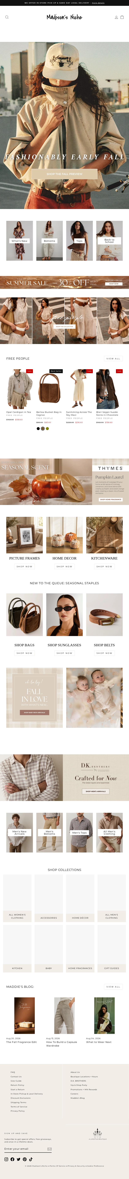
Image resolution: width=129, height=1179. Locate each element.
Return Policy (17, 1085)
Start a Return (18, 1089)
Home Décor (88, 28)
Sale (83, 35)
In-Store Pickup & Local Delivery (27, 1094)
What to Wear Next (99, 1042)
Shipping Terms (18, 1102)
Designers (41, 28)
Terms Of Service (58, 1166)
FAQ (13, 1072)
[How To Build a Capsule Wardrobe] (64, 1015)
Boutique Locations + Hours (84, 1077)
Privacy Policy (18, 1111)
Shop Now (25, 566)
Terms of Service (19, 1107)
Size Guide (16, 1081)
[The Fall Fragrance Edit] (24, 1015)
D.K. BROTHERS (78, 1081)
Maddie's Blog (78, 1098)
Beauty (48, 35)
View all (113, 358)
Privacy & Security (76, 1166)
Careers (74, 1094)
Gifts (72, 35)
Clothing (22, 28)
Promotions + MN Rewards (84, 1089)
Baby (61, 35)
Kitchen (108, 28)
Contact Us (16, 1077)
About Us (75, 1072)
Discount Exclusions (21, 1098)
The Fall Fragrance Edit (21, 1042)
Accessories (64, 28)
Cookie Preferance (95, 1166)
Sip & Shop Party (79, 1085)
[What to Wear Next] (104, 1015)
